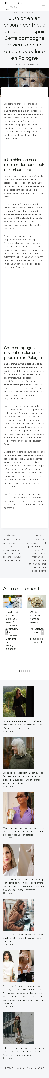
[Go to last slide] (6, 632)
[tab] (19, 671)
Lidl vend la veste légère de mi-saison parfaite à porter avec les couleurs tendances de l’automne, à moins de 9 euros (23, 1051)
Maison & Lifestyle (24, 13)
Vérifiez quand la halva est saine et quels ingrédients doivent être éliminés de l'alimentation (36, 629)
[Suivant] (42, 632)
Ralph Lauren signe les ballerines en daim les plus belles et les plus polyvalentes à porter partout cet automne (23, 938)
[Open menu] (43, 5)
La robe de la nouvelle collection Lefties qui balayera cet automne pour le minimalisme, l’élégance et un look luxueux (22, 724)
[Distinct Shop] (14, 5)
